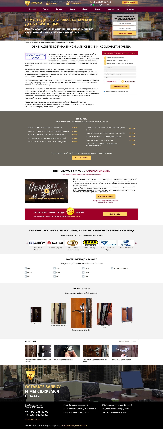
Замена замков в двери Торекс (81, 331)
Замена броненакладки (63, 360)
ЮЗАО (58, 272)
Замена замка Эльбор (127, 322)
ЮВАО (29, 272)
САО (86, 276)
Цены (97, 9)
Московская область (121, 268)
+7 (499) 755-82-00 (102, 2)
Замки (72, 9)
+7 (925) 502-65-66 (102, 5)
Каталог (59, 9)
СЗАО (87, 268)
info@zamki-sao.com (33, 419)
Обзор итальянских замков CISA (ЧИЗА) (38, 360)
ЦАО (28, 268)
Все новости (124, 341)
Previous (27, 245)
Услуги (46, 9)
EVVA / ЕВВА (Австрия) (90, 248)
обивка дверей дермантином (54, 91)
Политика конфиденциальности (74, 425)
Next (136, 245)
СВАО (87, 272)
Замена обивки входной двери (104, 326)
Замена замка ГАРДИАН (58, 325)
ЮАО (58, 268)
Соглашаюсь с (116, 91)
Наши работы (113, 9)
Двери (85, 9)
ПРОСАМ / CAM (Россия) (126, 248)
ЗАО (57, 276)
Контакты (130, 9)
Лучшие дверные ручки (121, 360)
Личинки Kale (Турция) (55, 248)
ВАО (28, 276)
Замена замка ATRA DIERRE (36, 322)
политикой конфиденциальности (120, 91)
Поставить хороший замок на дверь (95, 360)
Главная (32, 9)
